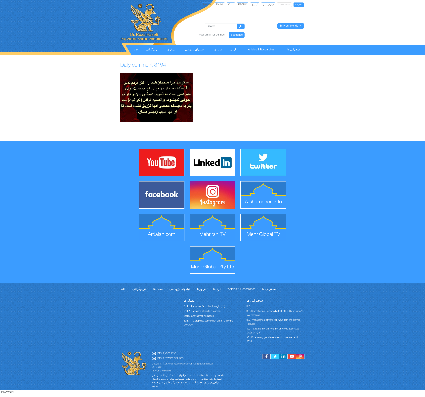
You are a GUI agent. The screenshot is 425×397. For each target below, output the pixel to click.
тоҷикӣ (298, 5)
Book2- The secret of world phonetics (201, 311)
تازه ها (233, 50)
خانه (135, 50)
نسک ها (171, 50)
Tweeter (275, 356)
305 (249, 306)
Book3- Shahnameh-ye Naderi (198, 316)
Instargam (300, 356)
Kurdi (231, 5)
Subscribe (237, 35)
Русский (207, 5)
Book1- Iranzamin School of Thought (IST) (204, 306)
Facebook (266, 356)
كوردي (255, 5)
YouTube (292, 356)
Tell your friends (289, 26)
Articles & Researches (261, 50)
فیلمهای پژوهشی (194, 50)
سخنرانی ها (293, 50)
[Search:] (241, 26)
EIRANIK (242, 5)
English (219, 5)
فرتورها (218, 50)
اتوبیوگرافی (152, 50)
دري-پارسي (268, 5)
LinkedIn (283, 356)
